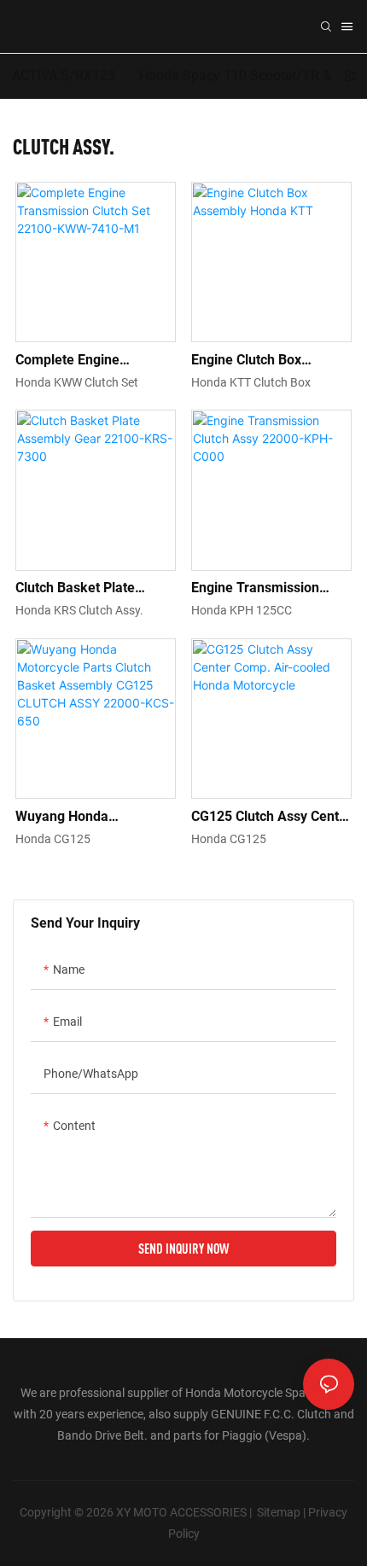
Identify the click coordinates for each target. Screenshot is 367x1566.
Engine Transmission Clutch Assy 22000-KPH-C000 (266, 588)
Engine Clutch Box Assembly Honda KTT (257, 361)
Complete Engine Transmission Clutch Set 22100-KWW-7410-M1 (89, 361)
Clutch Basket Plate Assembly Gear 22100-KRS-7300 (85, 588)
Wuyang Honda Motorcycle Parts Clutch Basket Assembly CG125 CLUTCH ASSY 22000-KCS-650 (90, 817)
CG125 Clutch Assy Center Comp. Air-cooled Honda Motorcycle (271, 817)
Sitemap (278, 1512)
